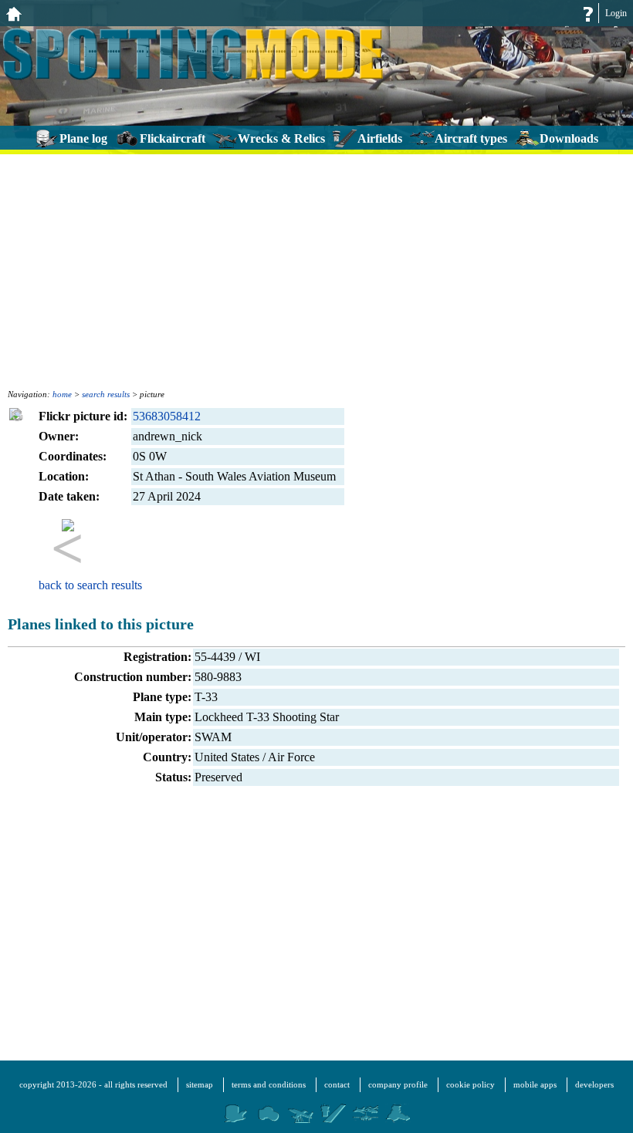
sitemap (199, 1084)
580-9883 (218, 676)
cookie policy (470, 1084)
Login (616, 13)
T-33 (206, 696)
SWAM (213, 737)
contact (337, 1084)
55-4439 (215, 656)
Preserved (218, 777)
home (62, 394)
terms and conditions (269, 1084)
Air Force (291, 757)
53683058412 (167, 416)
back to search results (90, 585)
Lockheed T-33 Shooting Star (267, 716)
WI (252, 656)
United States (227, 757)
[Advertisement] (316, 270)
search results (106, 394)
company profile (398, 1084)
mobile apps (535, 1084)
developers (594, 1084)
